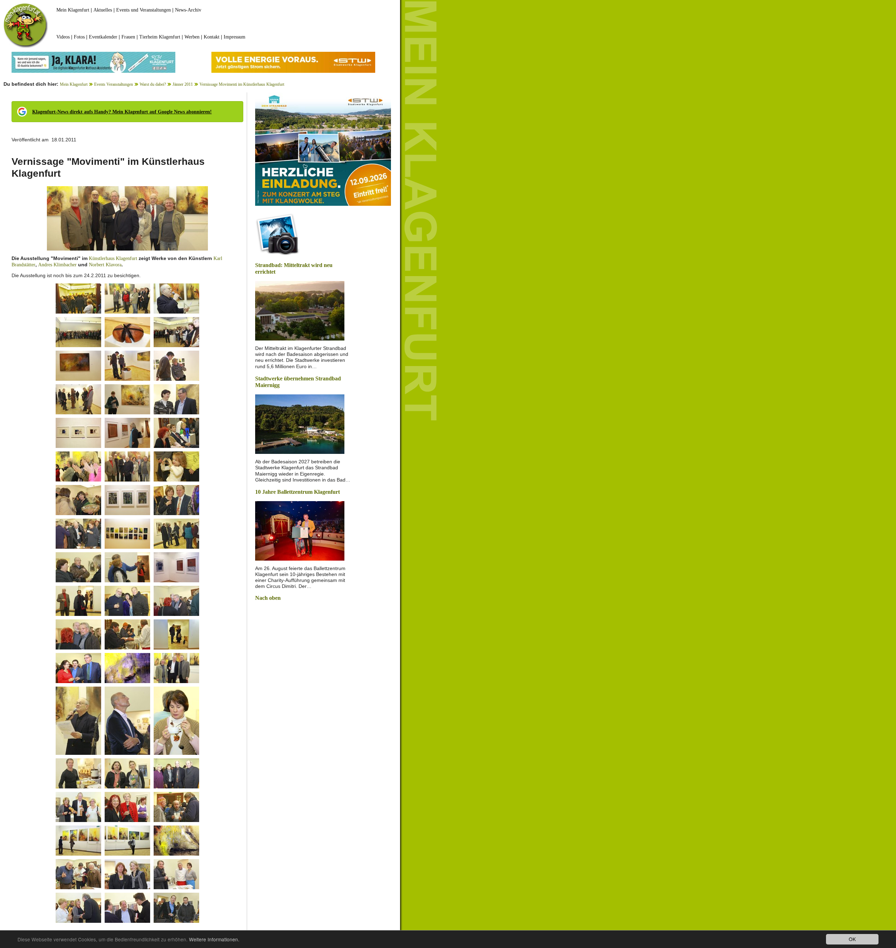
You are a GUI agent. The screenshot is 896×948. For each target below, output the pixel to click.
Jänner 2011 (183, 84)
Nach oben (268, 598)
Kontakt (211, 37)
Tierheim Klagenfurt (159, 37)
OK (852, 938)
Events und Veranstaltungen (143, 10)
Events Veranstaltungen (113, 84)
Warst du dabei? (153, 84)
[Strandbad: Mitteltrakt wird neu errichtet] (299, 310)
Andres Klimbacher (57, 264)
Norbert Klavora (105, 264)
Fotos (79, 37)
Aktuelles (102, 10)
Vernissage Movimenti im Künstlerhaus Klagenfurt (242, 84)
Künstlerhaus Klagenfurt (113, 258)
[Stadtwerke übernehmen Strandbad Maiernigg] (299, 424)
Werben (192, 37)
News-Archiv (188, 10)
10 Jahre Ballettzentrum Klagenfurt (297, 492)
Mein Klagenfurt (72, 10)
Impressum (234, 37)
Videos (63, 37)
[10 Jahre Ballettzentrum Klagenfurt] (299, 530)
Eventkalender (103, 37)
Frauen (128, 37)
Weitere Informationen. (214, 939)
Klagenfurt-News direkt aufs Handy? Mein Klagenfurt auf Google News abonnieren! (122, 111)
